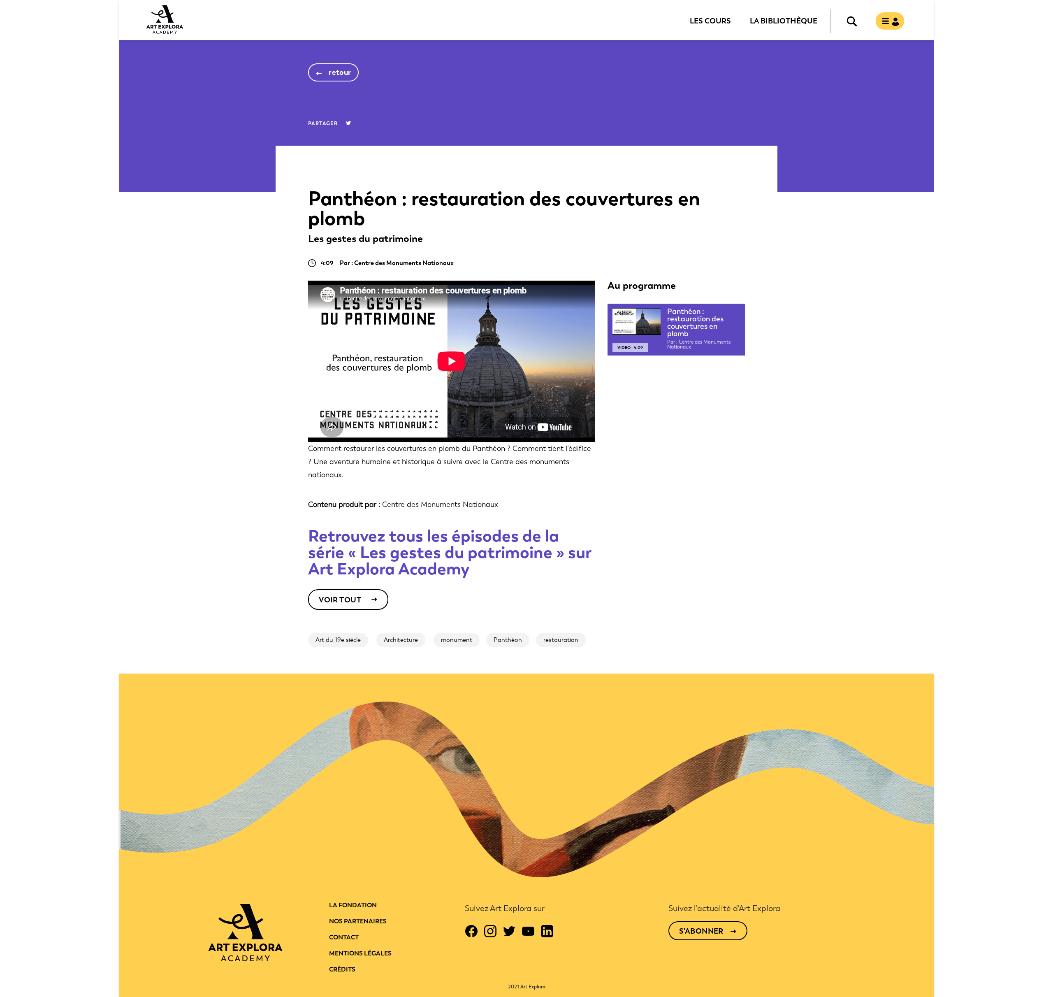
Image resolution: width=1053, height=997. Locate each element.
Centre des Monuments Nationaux (440, 504)
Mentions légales (360, 953)
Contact (344, 937)
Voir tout (340, 599)
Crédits (342, 969)
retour (340, 72)
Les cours (710, 20)
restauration (560, 640)
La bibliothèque (783, 20)
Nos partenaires (358, 921)
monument (456, 640)
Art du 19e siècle (338, 640)
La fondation (353, 905)
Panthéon (508, 640)
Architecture (401, 640)
